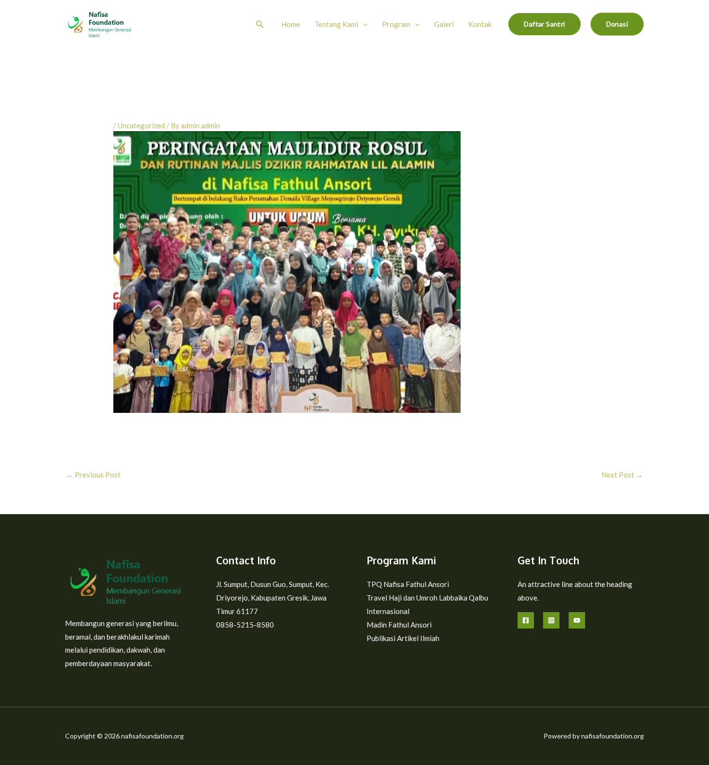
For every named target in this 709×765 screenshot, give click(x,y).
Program (396, 24)
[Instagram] (551, 620)
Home (290, 24)
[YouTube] (577, 620)
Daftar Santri (544, 24)
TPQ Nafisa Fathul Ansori (408, 584)
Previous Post (93, 474)
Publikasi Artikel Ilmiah (403, 638)
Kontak (479, 24)
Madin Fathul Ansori (399, 624)
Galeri (444, 24)
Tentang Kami (336, 24)
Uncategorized (141, 125)
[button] (260, 24)
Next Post (622, 474)
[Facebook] (526, 620)
